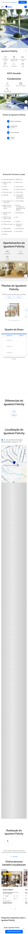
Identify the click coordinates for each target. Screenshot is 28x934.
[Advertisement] (14, 156)
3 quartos (18, 297)
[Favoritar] (26, 50)
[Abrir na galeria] (25, 108)
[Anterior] (11, 908)
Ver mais (15, 856)
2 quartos (10, 297)
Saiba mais (14, 2)
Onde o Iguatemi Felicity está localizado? (11, 929)
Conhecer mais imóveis (14, 931)
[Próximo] (26, 101)
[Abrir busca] (25, 7)
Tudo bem (22, 2)
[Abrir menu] (2, 7)
